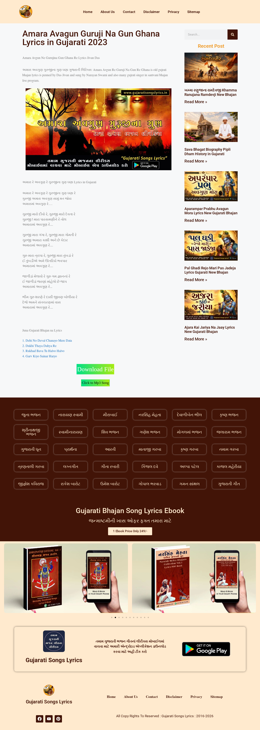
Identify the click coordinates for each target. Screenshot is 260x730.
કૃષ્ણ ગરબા (189, 449)
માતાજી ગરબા (150, 449)
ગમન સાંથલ (189, 483)
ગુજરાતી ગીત (229, 483)
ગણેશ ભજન (150, 432)
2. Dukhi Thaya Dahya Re (39, 345)
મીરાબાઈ (110, 414)
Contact (129, 12)
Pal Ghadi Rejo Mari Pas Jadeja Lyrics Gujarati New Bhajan (210, 270)
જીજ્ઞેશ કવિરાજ (31, 483)
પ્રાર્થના (70, 449)
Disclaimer (151, 12)
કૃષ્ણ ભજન (229, 414)
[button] (111, 617)
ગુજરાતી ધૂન (31, 449)
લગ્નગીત (70, 466)
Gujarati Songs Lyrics (54, 660)
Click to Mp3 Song (95, 383)
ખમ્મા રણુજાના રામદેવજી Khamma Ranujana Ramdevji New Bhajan (210, 92)
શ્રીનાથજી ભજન (31, 432)
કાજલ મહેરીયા (229, 466)
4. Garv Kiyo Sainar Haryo (40, 356)
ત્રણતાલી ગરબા (31, 466)
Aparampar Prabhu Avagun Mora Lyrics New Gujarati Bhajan (210, 211)
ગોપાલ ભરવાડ (150, 483)
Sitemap (193, 12)
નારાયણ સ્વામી (70, 414)
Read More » (195, 101)
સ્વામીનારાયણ (70, 432)
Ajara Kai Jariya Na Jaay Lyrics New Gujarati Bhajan (209, 329)
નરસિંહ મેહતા (150, 414)
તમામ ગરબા (229, 449)
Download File (95, 369)
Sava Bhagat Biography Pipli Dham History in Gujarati (207, 151)
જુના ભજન (31, 414)
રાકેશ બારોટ (70, 483)
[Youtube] (49, 718)
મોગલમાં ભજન (189, 432)
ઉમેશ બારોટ (110, 483)
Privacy (173, 12)
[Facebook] (39, 718)
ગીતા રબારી (110, 466)
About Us (108, 12)
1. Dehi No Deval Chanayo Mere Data (47, 340)
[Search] (233, 34)
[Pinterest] (58, 718)
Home (87, 12)
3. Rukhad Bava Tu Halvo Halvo (43, 351)
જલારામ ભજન (229, 432)
